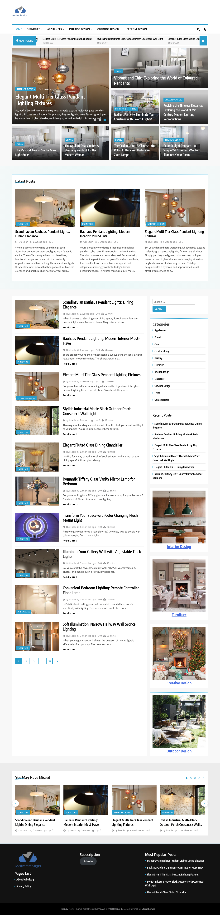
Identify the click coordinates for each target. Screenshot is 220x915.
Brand (69, 139)
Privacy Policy (23, 886)
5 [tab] (203, 778)
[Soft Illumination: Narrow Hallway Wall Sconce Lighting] (37, 636)
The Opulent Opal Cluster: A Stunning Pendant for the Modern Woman (82, 150)
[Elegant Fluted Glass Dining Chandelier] (37, 457)
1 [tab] (95, 120)
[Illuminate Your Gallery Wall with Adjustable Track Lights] (37, 563)
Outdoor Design (108, 29)
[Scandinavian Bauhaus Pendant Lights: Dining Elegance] (45, 208)
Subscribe (88, 861)
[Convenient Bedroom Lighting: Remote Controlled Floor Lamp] (37, 599)
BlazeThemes (148, 908)
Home (18, 29)
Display (158, 358)
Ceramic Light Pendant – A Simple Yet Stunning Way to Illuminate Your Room (180, 150)
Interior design (79, 29)
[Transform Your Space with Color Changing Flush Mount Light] (37, 527)
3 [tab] (105, 120)
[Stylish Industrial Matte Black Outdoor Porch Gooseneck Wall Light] (37, 420)
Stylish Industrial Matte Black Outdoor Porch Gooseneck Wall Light (87, 38)
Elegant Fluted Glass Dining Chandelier (144, 38)
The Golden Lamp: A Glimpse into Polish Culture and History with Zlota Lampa (134, 150)
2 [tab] (100, 120)
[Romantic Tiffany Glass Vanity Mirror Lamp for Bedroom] (37, 491)
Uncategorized (173, 99)
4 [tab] (199, 778)
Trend (118, 71)
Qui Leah (23, 242)
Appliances (54, 29)
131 (49, 661)
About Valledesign (25, 879)
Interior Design (179, 546)
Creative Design (179, 682)
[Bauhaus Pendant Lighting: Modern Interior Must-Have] (110, 208)
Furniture (33, 29)
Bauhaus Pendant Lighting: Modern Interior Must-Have (105, 233)
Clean (20, 144)
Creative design (136, 29)
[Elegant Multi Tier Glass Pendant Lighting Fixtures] (175, 208)
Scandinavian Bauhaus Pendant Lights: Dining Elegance (48, 99)
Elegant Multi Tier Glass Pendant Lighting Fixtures (102, 374)
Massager (159, 378)
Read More (69, 327)
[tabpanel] (60, 86)
